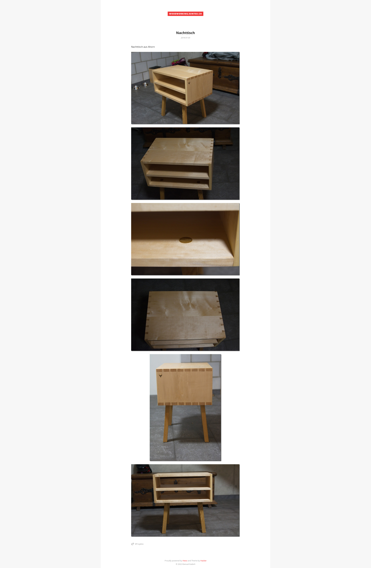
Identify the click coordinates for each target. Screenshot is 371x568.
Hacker (203, 560)
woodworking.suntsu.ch (185, 13)
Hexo (185, 560)
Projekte (139, 544)
